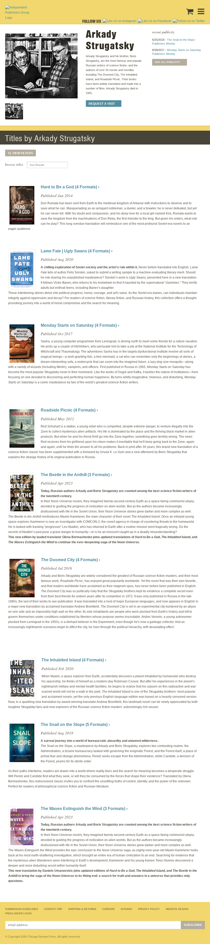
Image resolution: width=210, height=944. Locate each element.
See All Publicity (167, 62)
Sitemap (126, 909)
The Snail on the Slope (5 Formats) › (75, 724)
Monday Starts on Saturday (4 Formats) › (80, 325)
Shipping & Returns (82, 909)
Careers (108, 909)
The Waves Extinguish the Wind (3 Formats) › (84, 808)
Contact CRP (53, 909)
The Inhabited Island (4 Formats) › (73, 660)
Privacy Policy (149, 909)
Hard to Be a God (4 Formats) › (70, 187)
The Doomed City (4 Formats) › (70, 560)
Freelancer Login (18, 913)
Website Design (177, 909)
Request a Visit (102, 104)
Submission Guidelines (21, 909)
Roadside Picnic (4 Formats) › (69, 410)
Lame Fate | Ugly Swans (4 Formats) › (76, 251)
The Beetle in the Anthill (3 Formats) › (76, 475)
